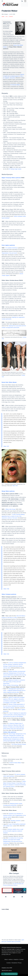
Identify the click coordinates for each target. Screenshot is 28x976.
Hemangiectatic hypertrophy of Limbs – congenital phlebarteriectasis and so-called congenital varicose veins (14, 690)
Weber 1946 (6, 589)
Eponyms (11, 885)
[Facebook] (6, 896)
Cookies (9, 962)
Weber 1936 (15, 485)
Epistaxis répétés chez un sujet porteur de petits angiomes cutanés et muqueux (13, 831)
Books (15, 885)
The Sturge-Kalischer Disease (18, 744)
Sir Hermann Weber (15, 84)
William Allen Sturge (10, 509)
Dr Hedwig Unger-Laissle (15, 169)
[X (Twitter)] (14, 896)
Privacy (19, 962)
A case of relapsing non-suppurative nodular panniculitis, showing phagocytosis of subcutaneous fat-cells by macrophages (14, 714)
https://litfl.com (7, 954)
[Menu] (2, 1)
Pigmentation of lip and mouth (9, 253)
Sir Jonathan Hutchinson (12, 247)
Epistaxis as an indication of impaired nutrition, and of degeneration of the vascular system (14, 815)
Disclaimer (14, 962)
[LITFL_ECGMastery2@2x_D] (14, 890)
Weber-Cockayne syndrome (9, 594)
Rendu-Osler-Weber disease (9, 382)
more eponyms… (14, 856)
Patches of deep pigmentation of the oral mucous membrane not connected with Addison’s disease (14, 706)
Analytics (16, 959)
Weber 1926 (6, 654)
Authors (11, 959)
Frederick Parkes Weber (15, 762)
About (5, 959)
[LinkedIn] (22, 896)
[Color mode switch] (22, 1)
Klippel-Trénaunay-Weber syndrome (11, 177)
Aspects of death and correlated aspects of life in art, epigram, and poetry (13, 76)
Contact (22, 959)
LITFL (4, 949)
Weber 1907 (6, 446)
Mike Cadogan (14, 873)
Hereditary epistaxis (15, 820)
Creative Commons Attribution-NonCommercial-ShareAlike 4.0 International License (13, 951)
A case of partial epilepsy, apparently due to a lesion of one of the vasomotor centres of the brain (13, 516)
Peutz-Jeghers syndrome (8, 245)
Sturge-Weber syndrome (8, 491)
